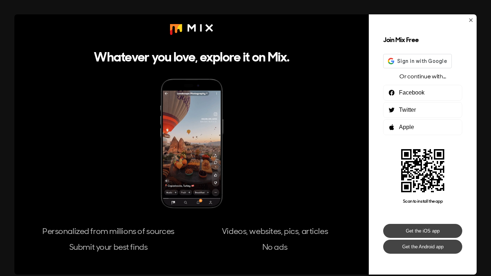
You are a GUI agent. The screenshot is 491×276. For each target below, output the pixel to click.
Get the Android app (423, 246)
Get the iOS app (423, 231)
